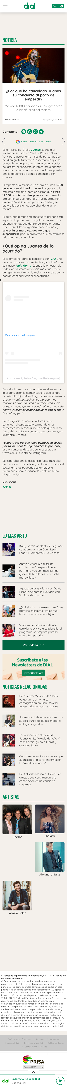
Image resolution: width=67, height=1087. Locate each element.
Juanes (6, 486)
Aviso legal (54, 1039)
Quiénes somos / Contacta (19, 1039)
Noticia (9, 40)
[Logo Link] (29, 6)
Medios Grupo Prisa (33, 1067)
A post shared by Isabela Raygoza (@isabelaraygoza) (33, 378)
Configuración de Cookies (36, 1047)
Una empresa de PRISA (33, 1059)
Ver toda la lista (33, 645)
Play (60, 1081)
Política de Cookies (56, 1043)
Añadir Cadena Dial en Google (36, 141)
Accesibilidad (13, 1043)
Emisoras (40, 1039)
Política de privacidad (33, 1043)
